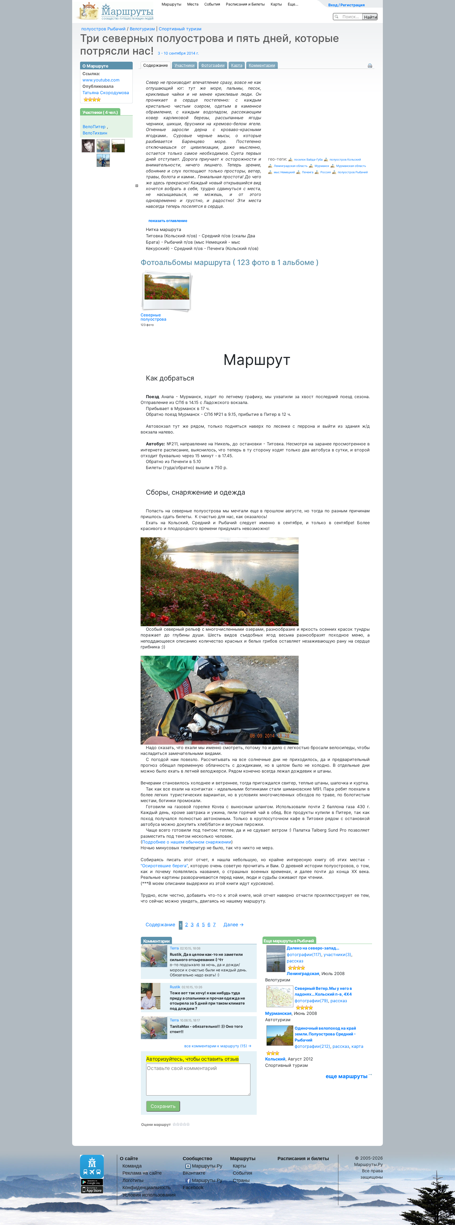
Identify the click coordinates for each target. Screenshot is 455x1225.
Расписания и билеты (303, 1158)
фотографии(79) (311, 1000)
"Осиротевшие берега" (164, 865)
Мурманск (322, 166)
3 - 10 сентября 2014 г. (178, 53)
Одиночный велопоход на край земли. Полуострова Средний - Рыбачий (325, 1034)
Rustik (175, 987)
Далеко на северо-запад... (313, 948)
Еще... (293, 4)
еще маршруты (347, 1076)
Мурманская (278, 1013)
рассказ (295, 960)
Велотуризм (142, 28)
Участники (185, 65)
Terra (174, 948)
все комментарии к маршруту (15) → (217, 1046)
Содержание (155, 65)
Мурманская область (351, 166)
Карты (276, 4)
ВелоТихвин (95, 133)
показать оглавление (168, 220)
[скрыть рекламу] (137, 186)
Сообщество (197, 1158)
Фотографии (213, 65)
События (212, 4)
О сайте (129, 1158)
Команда (132, 1166)
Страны (241, 1180)
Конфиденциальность (146, 1187)
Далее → (234, 924)
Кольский (275, 1059)
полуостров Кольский (345, 159)
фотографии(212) (312, 1046)
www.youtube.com (101, 80)
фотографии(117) (304, 954)
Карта (236, 65)
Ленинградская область (291, 166)
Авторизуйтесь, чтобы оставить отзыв (192, 1059)
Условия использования (149, 1195)
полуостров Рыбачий (103, 28)
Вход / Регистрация (346, 5)
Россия (325, 172)
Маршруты (171, 4)
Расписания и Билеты (245, 4)
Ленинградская (303, 973)
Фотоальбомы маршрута (230, 262)
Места (193, 4)
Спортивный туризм (180, 28)
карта (357, 1046)
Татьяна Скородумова (105, 92)
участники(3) (337, 954)
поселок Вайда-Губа (308, 159)
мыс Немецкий (284, 172)
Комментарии (262, 65)
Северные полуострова (153, 317)
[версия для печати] (370, 65)
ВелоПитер (94, 126)
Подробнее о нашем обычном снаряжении (186, 842)
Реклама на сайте (142, 1173)
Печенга (307, 172)
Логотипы (133, 1180)
